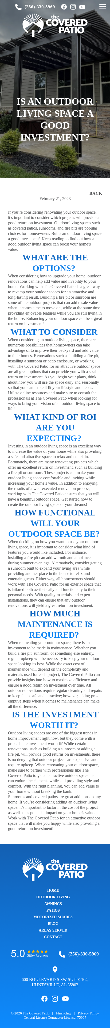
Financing (63, 1013)
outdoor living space (35, 244)
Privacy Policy (88, 1013)
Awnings (53, 904)
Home (53, 890)
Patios (53, 910)
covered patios (45, 796)
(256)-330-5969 (40, 6)
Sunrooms (16, 796)
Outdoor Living (53, 897)
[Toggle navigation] (102, 7)
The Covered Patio (36, 1013)
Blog (53, 924)
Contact (53, 937)
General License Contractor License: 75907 (55, 1017)
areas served (53, 930)
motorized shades (53, 917)
